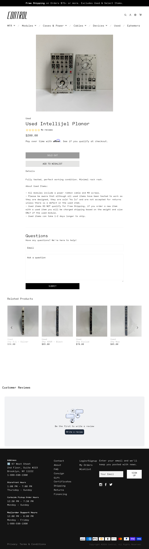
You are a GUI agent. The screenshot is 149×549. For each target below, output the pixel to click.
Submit (52, 286)
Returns (59, 489)
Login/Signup (88, 460)
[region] (74, 3)
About (57, 464)
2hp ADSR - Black (52, 342)
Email (30, 247)
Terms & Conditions (33, 544)
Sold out (52, 155)
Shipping (59, 485)
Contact (59, 460)
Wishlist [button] (85, 469)
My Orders (86, 464)
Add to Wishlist (52, 163)
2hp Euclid (82, 342)
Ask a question (36, 257)
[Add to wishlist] (36, 308)
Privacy (12, 544)
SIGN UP (134, 474)
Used (28, 118)
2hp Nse (115, 342)
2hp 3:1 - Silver (17, 342)
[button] (135, 15)
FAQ (56, 469)
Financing (60, 494)
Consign (59, 473)
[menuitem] (11, 25)
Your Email (107, 474)
